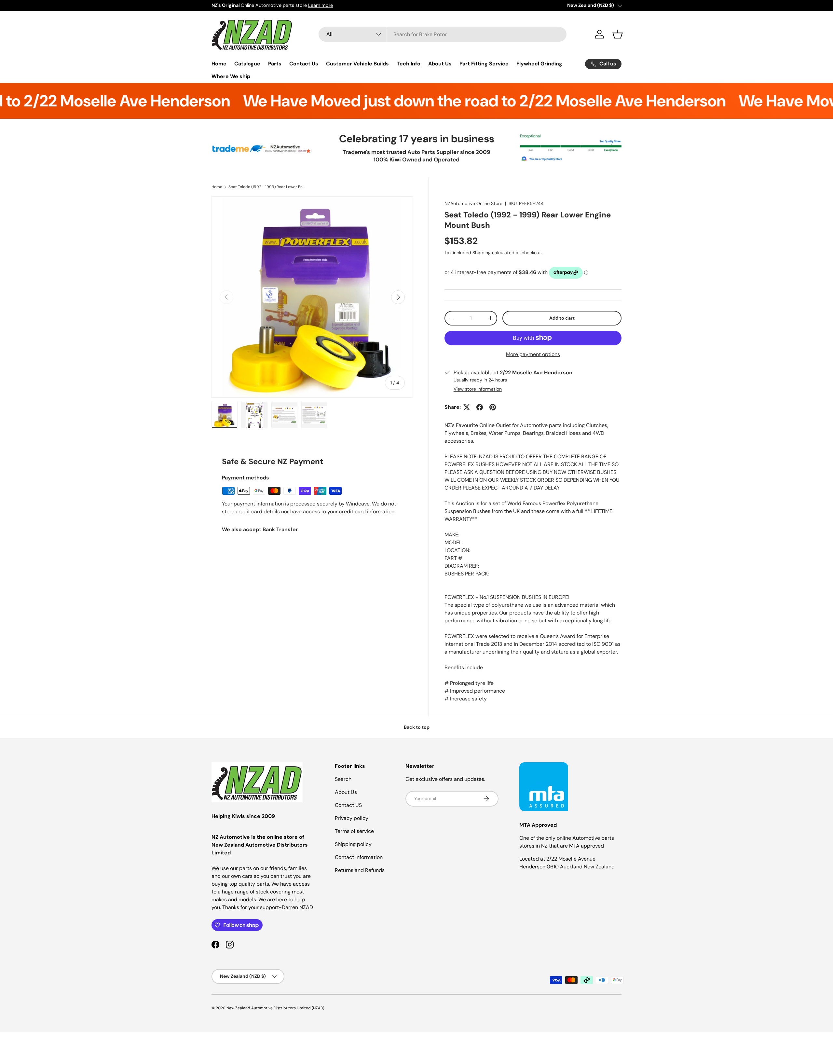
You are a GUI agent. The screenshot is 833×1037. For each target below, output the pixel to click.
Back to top (417, 727)
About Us (440, 63)
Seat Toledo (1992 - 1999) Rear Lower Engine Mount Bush (267, 186)
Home (219, 63)
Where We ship (231, 76)
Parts (274, 63)
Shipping (481, 253)
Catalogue (247, 63)
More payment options (533, 354)
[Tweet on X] (466, 407)
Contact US (348, 805)
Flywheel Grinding (539, 63)
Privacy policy (351, 818)
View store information (478, 389)
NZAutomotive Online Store (473, 203)
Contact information (359, 857)
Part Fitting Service (484, 63)
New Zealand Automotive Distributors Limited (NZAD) (275, 1008)
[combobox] (443, 34)
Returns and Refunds (360, 870)
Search (343, 779)
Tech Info (408, 63)
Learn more (320, 5)
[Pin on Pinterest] (492, 407)
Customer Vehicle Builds (357, 63)
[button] (617, 34)
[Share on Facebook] (479, 407)
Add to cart (562, 318)
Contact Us (303, 63)
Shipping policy (353, 844)
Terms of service (354, 831)
